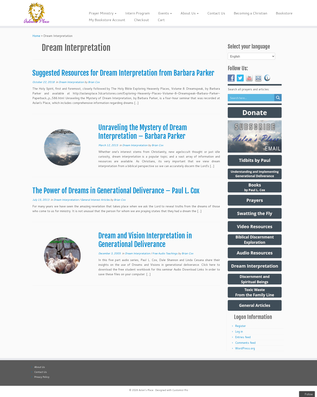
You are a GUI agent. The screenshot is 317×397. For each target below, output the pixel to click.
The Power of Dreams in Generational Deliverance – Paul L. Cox (115, 190)
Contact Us (216, 13)
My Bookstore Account (107, 19)
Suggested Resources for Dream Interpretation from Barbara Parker (123, 73)
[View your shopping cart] (307, 5)
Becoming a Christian (250, 13)
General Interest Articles (95, 200)
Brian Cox (94, 82)
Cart (161, 19)
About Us (188, 13)
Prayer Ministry (101, 13)
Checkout (141, 19)
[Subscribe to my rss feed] (35, 390)
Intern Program (137, 13)
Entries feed (243, 337)
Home (36, 36)
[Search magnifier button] (278, 97)
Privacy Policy (41, 377)
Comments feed (245, 343)
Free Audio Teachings (165, 253)
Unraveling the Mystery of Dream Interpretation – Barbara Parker (142, 132)
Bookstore (284, 13)
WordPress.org (245, 348)
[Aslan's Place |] (36, 13)
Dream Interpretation (72, 82)
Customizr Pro (180, 390)
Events (164, 13)
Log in (239, 331)
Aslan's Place (146, 390)
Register (240, 326)
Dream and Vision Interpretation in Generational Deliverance (145, 240)
